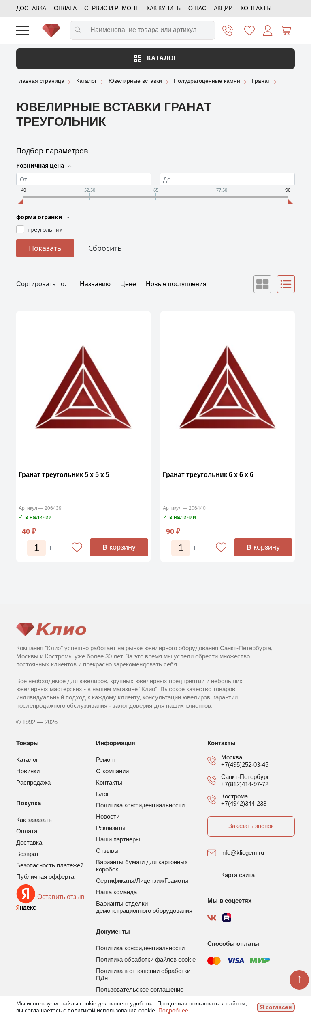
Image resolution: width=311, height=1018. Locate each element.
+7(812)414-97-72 (244, 784)
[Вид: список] (286, 284)
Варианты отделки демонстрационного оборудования (144, 907)
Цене (129, 283)
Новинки (28, 771)
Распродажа (33, 782)
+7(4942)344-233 (243, 803)
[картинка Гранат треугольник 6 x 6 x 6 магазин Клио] (227, 388)
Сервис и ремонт (111, 8)
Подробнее (173, 1010)
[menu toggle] (22, 30)
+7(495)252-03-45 (244, 764)
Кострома (234, 796)
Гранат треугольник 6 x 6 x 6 (208, 474)
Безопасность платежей (49, 865)
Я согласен (276, 1007)
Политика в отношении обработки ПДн (143, 974)
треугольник (45, 229)
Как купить (164, 8)
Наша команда (116, 892)
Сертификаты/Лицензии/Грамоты (142, 880)
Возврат (27, 853)
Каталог (161, 58)
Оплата (65, 8)
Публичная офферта (45, 876)
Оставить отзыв (61, 897)
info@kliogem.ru (242, 852)
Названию (96, 283)
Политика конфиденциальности (140, 805)
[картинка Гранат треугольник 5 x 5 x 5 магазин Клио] (83, 388)
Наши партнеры (118, 839)
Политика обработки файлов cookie (146, 959)
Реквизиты (111, 827)
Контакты (256, 8)
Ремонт (106, 759)
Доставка (31, 8)
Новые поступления (176, 283)
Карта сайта (238, 874)
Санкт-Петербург (245, 776)
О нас (197, 8)
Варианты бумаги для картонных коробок (142, 865)
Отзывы (107, 850)
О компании (112, 771)
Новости (107, 816)
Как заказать (34, 819)
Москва (231, 757)
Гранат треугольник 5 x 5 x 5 (64, 474)
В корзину (119, 547)
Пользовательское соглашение (139, 989)
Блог (102, 793)
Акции (223, 8)
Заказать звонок (251, 825)
